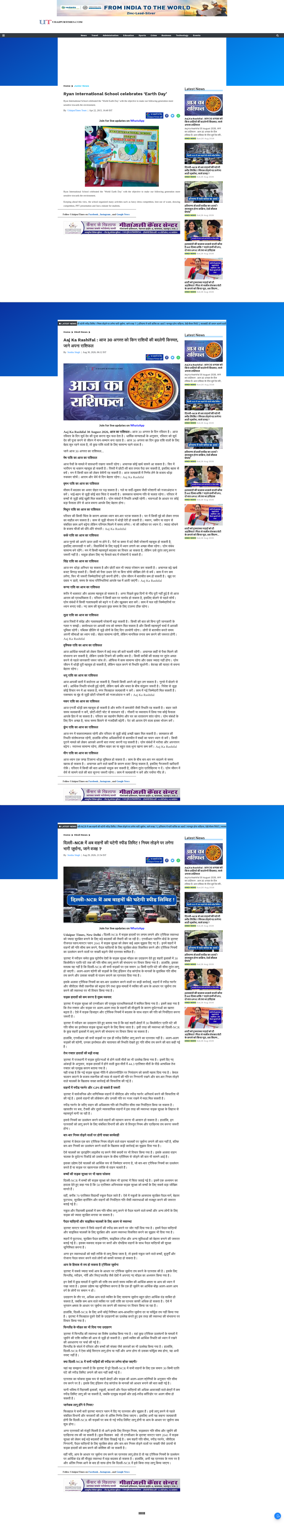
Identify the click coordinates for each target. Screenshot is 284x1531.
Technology (182, 35)
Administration (110, 35)
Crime (154, 35)
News (84, 35)
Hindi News (81, 332)
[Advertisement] (142, 58)
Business (166, 35)
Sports (142, 35)
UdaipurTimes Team (77, 110)
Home (66, 85)
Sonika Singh (73, 352)
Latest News (195, 89)
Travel (94, 35)
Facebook (93, 214)
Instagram (105, 214)
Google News (123, 214)
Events (196, 35)
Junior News (81, 85)
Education (128, 35)
